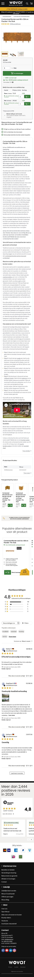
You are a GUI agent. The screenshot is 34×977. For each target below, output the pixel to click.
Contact (4, 882)
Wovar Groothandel (8, 894)
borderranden (25, 440)
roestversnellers (7, 277)
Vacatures (4, 921)
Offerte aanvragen (7, 897)
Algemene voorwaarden (17, 971)
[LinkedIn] (11, 951)
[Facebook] (3, 951)
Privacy (10, 967)
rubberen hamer (9, 378)
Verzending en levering (8, 873)
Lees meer (12, 715)
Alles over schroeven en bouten (11, 915)
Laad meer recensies (17, 773)
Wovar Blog (5, 900)
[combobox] (23, 641)
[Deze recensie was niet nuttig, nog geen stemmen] (30, 676)
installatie (5, 631)
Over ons (4, 909)
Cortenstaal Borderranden (21, 16)
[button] (12, 82)
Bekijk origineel (6, 669)
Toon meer (12, 636)
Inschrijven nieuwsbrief (9, 923)
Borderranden (7, 16)
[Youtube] (7, 951)
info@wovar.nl (9, 939)
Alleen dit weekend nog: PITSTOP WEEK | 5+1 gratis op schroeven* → (17, 12)
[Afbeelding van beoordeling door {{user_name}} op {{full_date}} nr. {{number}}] (5, 698)
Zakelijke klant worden (8, 891)
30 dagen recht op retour (25, 9)
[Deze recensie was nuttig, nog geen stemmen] (27, 676)
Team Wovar (5, 911)
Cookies (16, 967)
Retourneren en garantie (9, 876)
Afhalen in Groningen (8, 879)
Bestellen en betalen (8, 870)
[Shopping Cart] (31, 3)
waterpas (24, 378)
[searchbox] (9, 623)
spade (18, 358)
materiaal (13, 631)
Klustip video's (6, 917)
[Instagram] (15, 951)
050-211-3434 (8, 941)
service (5, 636)
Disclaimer (23, 967)
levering (21, 631)
